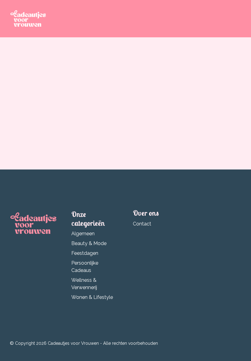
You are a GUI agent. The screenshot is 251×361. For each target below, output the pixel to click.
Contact (142, 224)
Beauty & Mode (89, 243)
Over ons (146, 213)
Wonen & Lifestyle (92, 297)
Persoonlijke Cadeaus (84, 266)
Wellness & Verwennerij (84, 283)
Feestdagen (84, 253)
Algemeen (83, 233)
